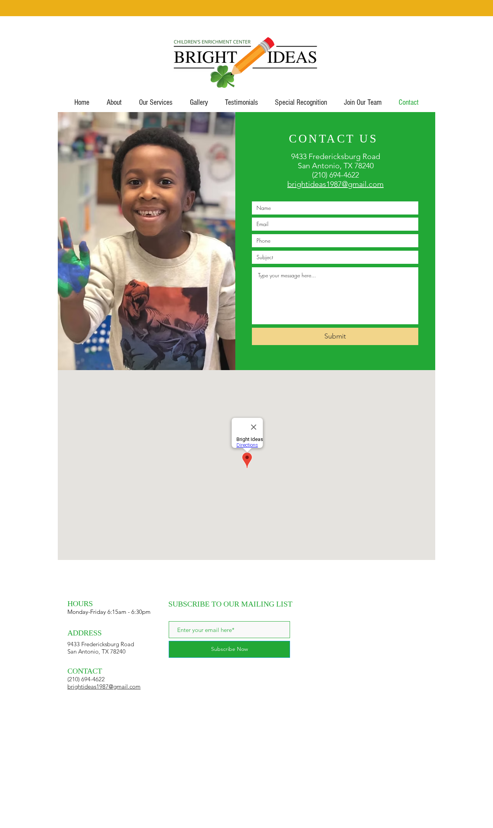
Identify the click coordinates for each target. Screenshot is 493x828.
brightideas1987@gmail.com (335, 184)
